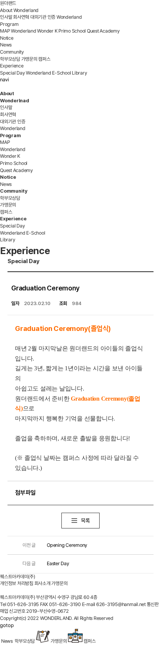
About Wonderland (19, 10)
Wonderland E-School (48, 73)
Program (9, 24)
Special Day (12, 73)
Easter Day (45, 563)
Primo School (72, 31)
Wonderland (69, 17)
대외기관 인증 (42, 17)
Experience (12, 66)
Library (79, 73)
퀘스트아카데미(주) (17, 576)
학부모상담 (10, 59)
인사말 (6, 17)
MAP (5, 31)
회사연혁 (21, 17)
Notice (6, 38)
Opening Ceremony (54, 545)
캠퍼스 (44, 59)
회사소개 (42, 583)
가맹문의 (29, 59)
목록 (85, 521)
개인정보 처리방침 (16, 583)
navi (4, 79)
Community (12, 52)
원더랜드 (8, 3)
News (6, 45)
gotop (7, 625)
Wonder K (47, 31)
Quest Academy (103, 31)
